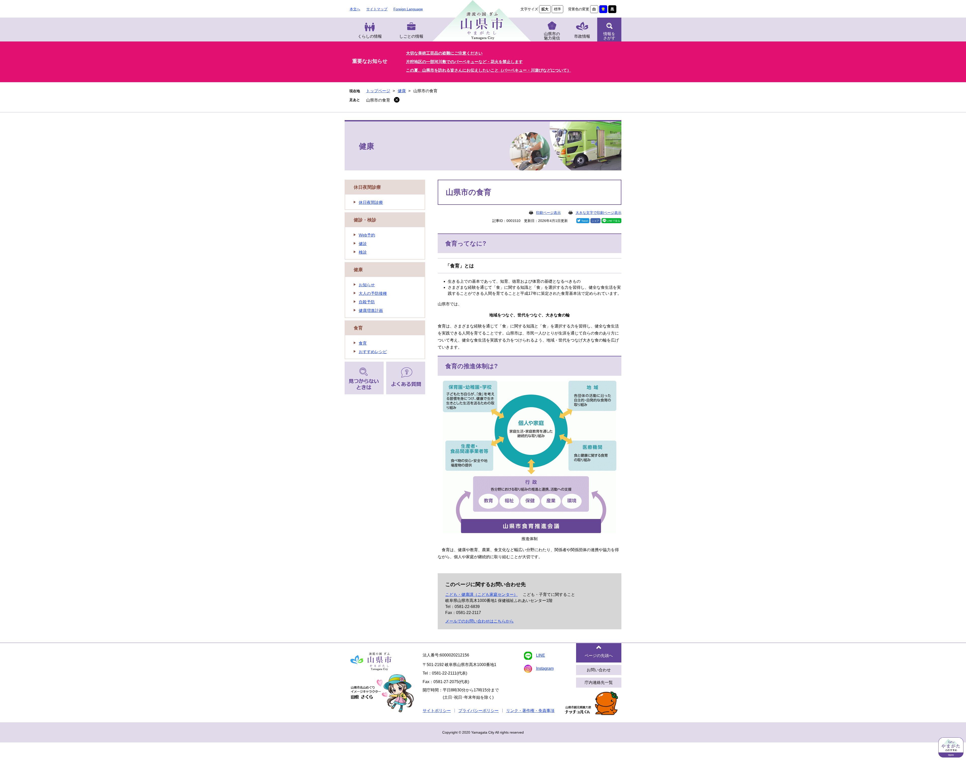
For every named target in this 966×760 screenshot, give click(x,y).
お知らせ (367, 285)
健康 (402, 91)
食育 (358, 327)
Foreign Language (408, 9)
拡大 (544, 9)
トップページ (378, 91)
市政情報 (582, 36)
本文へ (355, 9)
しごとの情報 (411, 36)
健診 (363, 244)
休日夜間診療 (367, 187)
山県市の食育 (378, 100)
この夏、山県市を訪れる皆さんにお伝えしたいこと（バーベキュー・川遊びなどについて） (488, 70)
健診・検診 (365, 219)
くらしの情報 (370, 36)
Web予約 (367, 235)
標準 (557, 9)
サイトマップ (376, 9)
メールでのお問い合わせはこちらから (479, 621)
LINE (540, 655)
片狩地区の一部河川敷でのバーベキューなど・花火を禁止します (464, 62)
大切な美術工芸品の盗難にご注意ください (444, 53)
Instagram (545, 668)
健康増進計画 (371, 310)
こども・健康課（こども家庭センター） (481, 594)
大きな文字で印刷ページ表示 (598, 213)
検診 (363, 252)
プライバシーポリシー (478, 710)
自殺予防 (367, 302)
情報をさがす (609, 36)
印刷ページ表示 (548, 213)
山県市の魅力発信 (552, 36)
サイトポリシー (437, 710)
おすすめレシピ (373, 352)
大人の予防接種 (373, 293)
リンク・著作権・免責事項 (530, 710)
